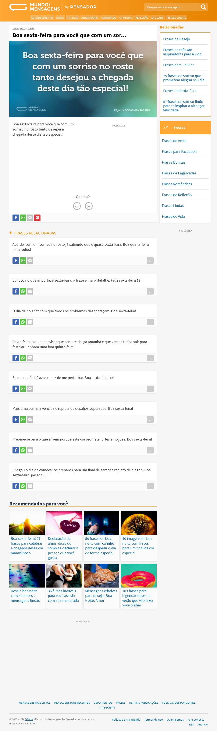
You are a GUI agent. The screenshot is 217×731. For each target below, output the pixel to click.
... (150, 260)
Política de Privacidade (126, 719)
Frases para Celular (178, 64)
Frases (120, 702)
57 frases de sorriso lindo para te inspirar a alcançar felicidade (183, 105)
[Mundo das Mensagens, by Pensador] (57, 7)
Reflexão (141, 18)
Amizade (72, 18)
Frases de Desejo (176, 38)
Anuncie (203, 724)
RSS (191, 724)
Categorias (107, 707)
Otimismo (125, 18)
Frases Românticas (177, 183)
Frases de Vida (173, 216)
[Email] (30, 218)
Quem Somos (175, 719)
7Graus (29, 719)
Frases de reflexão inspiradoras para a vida (182, 51)
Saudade (157, 18)
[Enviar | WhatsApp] (23, 218)
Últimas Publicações (143, 702)
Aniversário (89, 18)
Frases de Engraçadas (179, 173)
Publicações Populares (178, 702)
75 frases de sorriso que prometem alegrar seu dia (183, 77)
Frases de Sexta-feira (179, 90)
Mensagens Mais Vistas (34, 702)
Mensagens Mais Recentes (72, 702)
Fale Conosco (196, 719)
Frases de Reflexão (177, 194)
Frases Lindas (176, 18)
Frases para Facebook (179, 151)
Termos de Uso (153, 719)
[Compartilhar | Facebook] (16, 218)
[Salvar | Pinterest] (37, 218)
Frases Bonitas (173, 162)
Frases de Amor (174, 140)
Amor (60, 18)
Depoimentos (103, 702)
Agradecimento (42, 18)
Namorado (108, 18)
